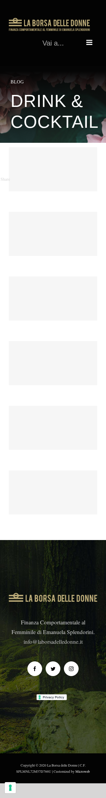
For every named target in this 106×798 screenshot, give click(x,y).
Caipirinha (53, 287)
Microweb (82, 771)
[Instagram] (71, 668)
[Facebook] (34, 668)
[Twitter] (53, 668)
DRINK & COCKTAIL (53, 181)
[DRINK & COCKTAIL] (53, 169)
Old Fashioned (53, 481)
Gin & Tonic (53, 416)
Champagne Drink (53, 158)
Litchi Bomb (53, 222)
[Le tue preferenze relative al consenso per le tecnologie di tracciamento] (10, 787)
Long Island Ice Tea (53, 352)
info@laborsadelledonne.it (53, 641)
